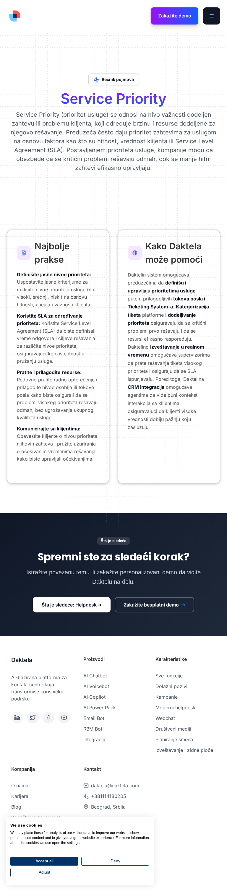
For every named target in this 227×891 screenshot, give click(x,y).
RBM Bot (92, 729)
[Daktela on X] (33, 717)
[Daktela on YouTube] (65, 717)
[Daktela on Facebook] (49, 717)
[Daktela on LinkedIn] (18, 717)
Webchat (165, 718)
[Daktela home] (15, 16)
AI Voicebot (96, 686)
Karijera (19, 796)
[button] (211, 16)
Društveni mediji (173, 729)
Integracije (94, 739)
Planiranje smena (174, 739)
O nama (19, 785)
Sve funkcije (169, 676)
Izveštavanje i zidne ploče (184, 750)
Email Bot (93, 718)
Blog (16, 807)
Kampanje (166, 697)
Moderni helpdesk (175, 707)
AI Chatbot (95, 676)
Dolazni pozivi (171, 686)
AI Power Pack (99, 707)
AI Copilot (94, 697)
